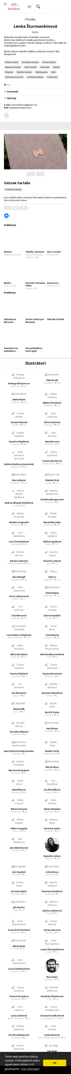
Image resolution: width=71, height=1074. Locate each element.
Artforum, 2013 (53, 284)
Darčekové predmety (35, 77)
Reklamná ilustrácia (12, 67)
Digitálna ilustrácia (24, 72)
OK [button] (54, 1063)
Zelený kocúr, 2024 (12, 253)
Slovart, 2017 (35, 286)
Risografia (9, 72)
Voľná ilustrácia (30, 67)
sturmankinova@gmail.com (24, 104)
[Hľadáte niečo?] (38, 6)
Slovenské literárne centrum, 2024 (35, 254)
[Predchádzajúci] (31, 174)
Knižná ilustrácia (49, 62)
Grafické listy (52, 77)
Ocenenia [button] (12, 91)
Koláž (53, 72)
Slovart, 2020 (9, 284)
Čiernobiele (44, 67)
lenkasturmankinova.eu (20, 107)
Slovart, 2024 (54, 253)
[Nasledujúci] (40, 174)
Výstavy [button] (11, 98)
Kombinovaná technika (14, 77)
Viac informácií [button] (30, 1069)
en (29, 6)
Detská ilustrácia (11, 62)
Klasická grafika (41, 72)
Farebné (56, 67)
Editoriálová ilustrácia (30, 62)
